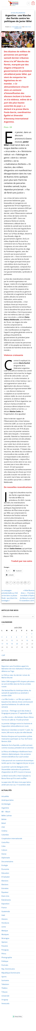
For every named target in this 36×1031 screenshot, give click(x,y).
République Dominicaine (11, 973)
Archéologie (6, 804)
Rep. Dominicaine (8, 969)
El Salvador (6, 877)
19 (12, 644)
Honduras (5, 923)
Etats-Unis (5, 896)
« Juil (3, 655)
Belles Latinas (7, 815)
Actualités (14, 13)
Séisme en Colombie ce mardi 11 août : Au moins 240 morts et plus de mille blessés (17, 731)
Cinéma (4, 831)
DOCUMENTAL (28, 1022)
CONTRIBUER (13, 1025)
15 (27, 640)
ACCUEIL (5, 1022)
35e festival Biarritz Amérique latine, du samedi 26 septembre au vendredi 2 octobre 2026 (16, 693)
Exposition (5, 904)
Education (5, 873)
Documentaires (7, 861)
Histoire (5, 919)
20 (17, 644)
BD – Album (6, 812)
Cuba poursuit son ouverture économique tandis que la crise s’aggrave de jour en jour (18, 761)
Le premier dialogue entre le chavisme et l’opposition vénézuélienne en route (17, 724)
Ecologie (5, 865)
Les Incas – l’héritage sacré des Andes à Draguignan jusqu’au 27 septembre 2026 (17, 712)
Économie (5, 869)
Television (5, 984)
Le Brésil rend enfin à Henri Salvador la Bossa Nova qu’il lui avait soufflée (16, 777)
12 (12, 640)
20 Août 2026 (22, 1025)
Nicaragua (5, 938)
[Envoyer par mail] (18, 582)
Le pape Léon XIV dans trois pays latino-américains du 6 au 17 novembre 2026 (16, 783)
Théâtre (4, 988)
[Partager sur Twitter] (14, 582)
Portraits (5, 965)
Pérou (4, 953)
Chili (3, 827)
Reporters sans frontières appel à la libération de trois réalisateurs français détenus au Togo (16, 668)
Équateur (5, 892)
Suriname (5, 980)
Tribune (4, 992)
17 (2, 644)
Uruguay (5, 1000)
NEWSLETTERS (18, 1022)
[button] (28, 3)
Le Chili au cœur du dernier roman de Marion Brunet (16, 676)
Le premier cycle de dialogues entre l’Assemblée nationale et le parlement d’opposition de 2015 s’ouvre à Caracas (16, 769)
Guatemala (6, 911)
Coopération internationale (12, 838)
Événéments (6, 900)
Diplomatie (6, 858)
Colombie (5, 835)
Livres (4, 927)
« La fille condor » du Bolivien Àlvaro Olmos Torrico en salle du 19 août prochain (18, 718)
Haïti (3, 915)
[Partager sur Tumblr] (28, 582)
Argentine (21, 13)
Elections (5, 881)
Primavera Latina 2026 (22, 1024)
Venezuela (5, 1003)
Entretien (5, 888)
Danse (4, 854)
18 (7, 644)
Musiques (5, 934)
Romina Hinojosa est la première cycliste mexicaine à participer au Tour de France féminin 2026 (17, 738)
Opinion (5, 942)
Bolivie (4, 819)
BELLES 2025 (10, 1024)
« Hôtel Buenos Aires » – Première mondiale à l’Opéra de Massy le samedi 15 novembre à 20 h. (26, 595)
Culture (4, 850)
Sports (4, 977)
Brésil (4, 823)
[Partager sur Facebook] (10, 582)
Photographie (7, 957)
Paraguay (5, 950)
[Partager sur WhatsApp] (7, 582)
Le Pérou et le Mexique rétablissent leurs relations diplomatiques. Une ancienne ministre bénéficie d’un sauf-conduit (17, 754)
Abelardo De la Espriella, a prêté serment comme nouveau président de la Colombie (18, 746)
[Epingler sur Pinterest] (21, 582)
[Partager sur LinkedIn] (25, 582)
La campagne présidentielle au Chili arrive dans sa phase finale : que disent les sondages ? (10, 595)
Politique (5, 961)
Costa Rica (5, 842)
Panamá (5, 946)
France (4, 907)
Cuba (3, 846)
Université (5, 996)
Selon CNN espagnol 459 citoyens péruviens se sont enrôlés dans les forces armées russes (18, 684)
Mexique (5, 931)
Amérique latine (8, 800)
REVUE (11, 1022)
